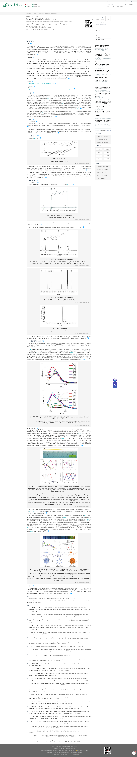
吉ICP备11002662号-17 (70, 750)
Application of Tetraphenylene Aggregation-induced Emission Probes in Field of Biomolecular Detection (103, 63)
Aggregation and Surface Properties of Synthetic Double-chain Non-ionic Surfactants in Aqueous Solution (103, 122)
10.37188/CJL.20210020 (34, 27)
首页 (12, 10)
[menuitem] (12, 10)
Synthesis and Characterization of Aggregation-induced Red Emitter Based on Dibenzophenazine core (102, 47)
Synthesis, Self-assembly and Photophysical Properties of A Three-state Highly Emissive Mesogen (102, 54)
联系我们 (124, 10)
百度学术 (34, 611)
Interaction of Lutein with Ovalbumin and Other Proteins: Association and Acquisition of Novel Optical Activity (102, 87)
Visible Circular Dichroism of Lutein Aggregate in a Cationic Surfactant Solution (102, 95)
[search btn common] (126, 4)
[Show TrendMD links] (110, 130)
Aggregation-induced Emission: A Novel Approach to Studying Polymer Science (102, 72)
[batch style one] (134, 753)
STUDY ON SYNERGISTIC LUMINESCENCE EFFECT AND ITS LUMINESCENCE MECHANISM (102, 79)
